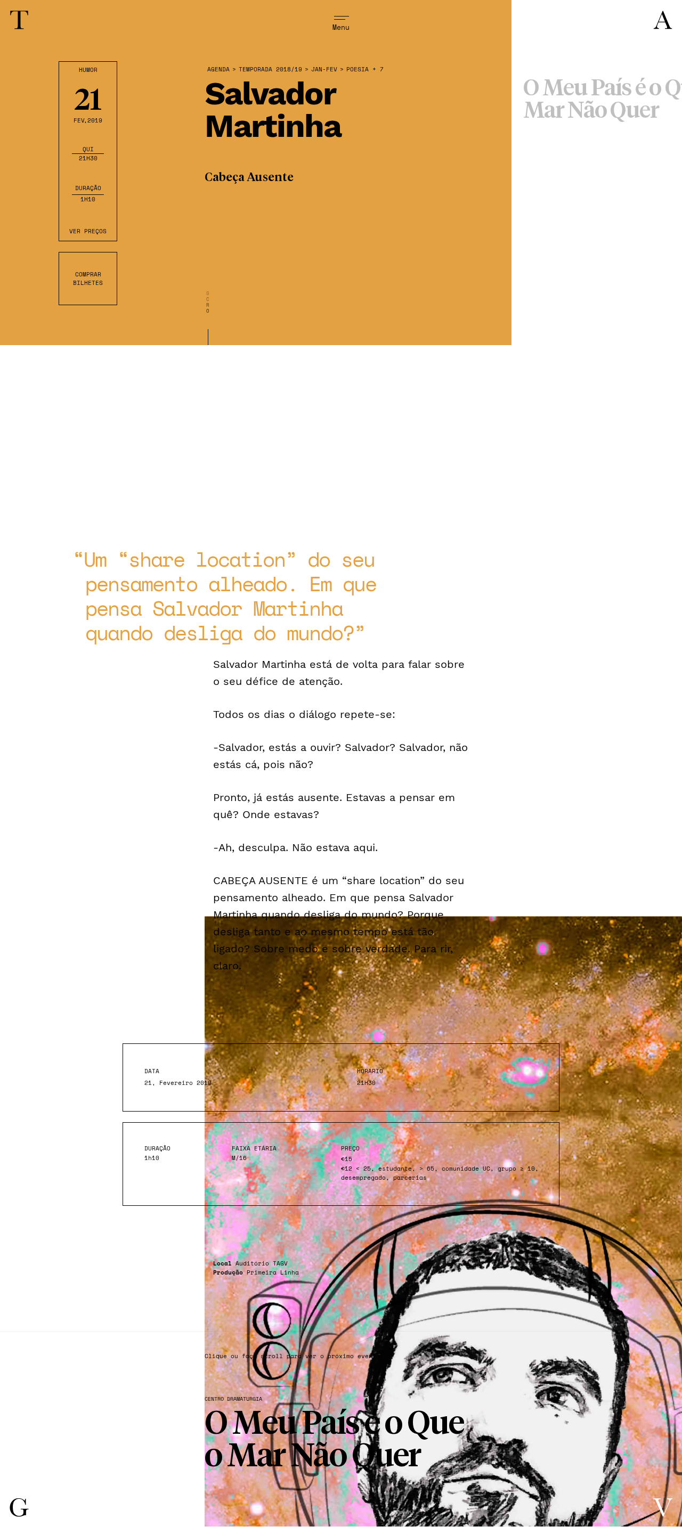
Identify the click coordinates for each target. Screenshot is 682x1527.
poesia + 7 (365, 70)
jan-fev (324, 70)
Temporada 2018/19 (270, 70)
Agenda (218, 70)
